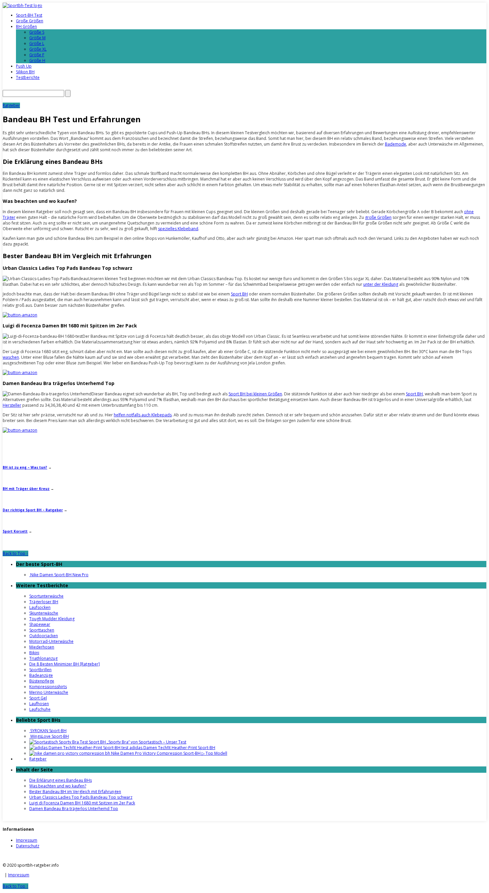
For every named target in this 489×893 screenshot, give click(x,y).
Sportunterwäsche (46, 596)
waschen (11, 357)
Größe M (37, 38)
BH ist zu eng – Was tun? (25, 467)
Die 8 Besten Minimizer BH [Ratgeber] (64, 664)
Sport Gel (38, 698)
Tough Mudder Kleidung (52, 619)
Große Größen (29, 21)
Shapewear (39, 624)
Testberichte (28, 77)
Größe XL (38, 49)
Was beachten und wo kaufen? (57, 786)
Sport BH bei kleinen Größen (255, 394)
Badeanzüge (41, 675)
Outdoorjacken (43, 636)
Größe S (36, 32)
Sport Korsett (15, 531)
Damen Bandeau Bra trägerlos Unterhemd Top (73, 808)
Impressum (26, 840)
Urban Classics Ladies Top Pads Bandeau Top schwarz (80, 797)
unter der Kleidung (380, 284)
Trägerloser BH (43, 602)
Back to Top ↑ (15, 553)
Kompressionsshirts (48, 686)
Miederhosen (41, 647)
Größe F (36, 55)
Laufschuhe (40, 709)
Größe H (37, 60)
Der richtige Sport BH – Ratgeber (33, 510)
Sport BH (239, 294)
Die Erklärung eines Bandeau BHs (60, 780)
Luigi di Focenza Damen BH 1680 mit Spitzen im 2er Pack (82, 803)
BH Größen (26, 26)
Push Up (24, 66)
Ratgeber (11, 105)
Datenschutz (27, 846)
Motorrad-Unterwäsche (51, 641)
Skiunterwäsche (43, 613)
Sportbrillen (40, 669)
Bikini (34, 653)
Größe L (36, 43)
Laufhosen (39, 703)
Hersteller (12, 405)
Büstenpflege (41, 681)
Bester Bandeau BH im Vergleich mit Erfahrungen (75, 791)
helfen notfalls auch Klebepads (143, 415)
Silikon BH (25, 72)
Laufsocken (40, 607)
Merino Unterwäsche (48, 692)
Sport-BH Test (29, 15)
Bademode (395, 144)
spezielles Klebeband (178, 228)
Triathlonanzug (43, 658)
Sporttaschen (41, 630)
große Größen (378, 217)
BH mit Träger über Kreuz (26, 488)
